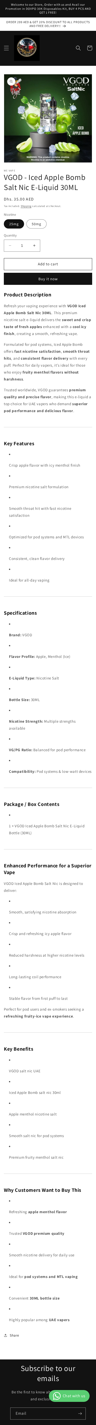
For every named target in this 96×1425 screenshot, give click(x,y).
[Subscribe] (80, 1414)
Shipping (26, 206)
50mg (36, 224)
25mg (14, 224)
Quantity (10, 235)
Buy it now (48, 278)
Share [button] (14, 1335)
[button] (6, 48)
